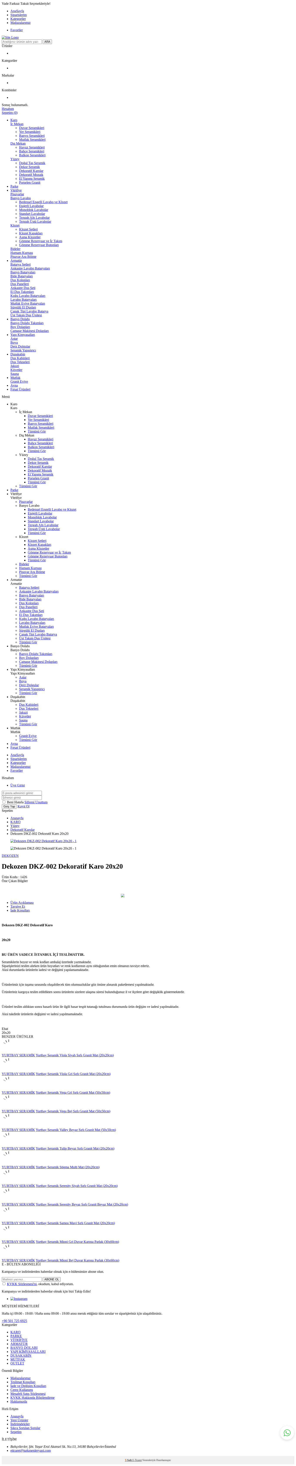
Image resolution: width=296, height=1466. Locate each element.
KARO (15, 822)
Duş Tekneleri (20, 362)
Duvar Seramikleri (31, 128)
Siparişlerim (18, 15)
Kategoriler (18, 19)
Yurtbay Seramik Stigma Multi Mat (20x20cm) (67, 1167)
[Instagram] (18, 1299)
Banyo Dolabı (20, 319)
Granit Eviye (19, 381)
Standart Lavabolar (32, 214)
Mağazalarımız (20, 23)
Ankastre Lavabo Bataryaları (30, 268)
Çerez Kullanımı (21, 1390)
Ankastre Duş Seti (22, 288)
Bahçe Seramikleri (31, 151)
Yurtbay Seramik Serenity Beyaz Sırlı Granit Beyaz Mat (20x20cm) (82, 1204)
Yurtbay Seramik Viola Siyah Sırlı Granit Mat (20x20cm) (75, 1055)
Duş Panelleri (19, 284)
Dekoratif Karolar (31, 171)
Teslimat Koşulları (22, 1382)
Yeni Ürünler (19, 1420)
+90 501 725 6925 (14, 1321)
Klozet (15, 225)
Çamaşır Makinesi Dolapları (29, 331)
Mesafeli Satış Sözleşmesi (28, 1394)
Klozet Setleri (28, 229)
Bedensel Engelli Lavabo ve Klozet (43, 202)
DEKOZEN (10, 856)
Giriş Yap (9, 806)
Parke (14, 186)
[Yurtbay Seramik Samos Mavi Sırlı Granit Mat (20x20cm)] (9, 1219)
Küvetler (16, 370)
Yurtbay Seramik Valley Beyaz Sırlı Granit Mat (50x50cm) (76, 1130)
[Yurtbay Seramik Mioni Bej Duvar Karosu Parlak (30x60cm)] (9, 1256)
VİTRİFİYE (19, 1340)
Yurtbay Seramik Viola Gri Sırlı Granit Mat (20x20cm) (73, 1074)
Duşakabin (17, 354)
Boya (14, 342)
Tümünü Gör (37, 431)
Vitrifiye (16, 190)
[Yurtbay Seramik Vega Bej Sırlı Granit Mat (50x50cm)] (9, 1107)
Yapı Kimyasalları (22, 335)
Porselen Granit (29, 182)
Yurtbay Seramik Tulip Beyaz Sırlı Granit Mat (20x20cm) (75, 1148)
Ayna (14, 385)
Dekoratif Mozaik (31, 175)
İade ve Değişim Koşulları (28, 1386)
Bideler (15, 249)
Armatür (16, 260)
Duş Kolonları (20, 280)
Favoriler (16, 30)
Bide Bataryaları (21, 276)
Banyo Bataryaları (22, 272)
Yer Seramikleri (29, 132)
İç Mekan (16, 124)
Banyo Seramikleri (32, 135)
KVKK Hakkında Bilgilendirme (32, 1397)
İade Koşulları (20, 910)
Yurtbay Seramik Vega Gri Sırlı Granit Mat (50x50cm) (73, 1092)
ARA (47, 41)
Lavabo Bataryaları (23, 299)
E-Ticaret (137, 1460)
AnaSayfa (17, 11)
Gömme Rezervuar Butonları (39, 245)
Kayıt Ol (23, 806)
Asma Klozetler (30, 237)
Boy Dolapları (20, 327)
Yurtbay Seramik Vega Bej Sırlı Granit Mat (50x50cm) (73, 1111)
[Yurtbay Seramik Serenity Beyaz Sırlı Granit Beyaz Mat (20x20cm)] (9, 1200)
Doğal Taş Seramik (32, 163)
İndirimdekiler (20, 1424)
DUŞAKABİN (20, 1355)
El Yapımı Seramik (32, 178)
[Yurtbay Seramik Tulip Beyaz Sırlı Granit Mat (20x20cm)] (9, 1144)
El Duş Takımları (22, 292)
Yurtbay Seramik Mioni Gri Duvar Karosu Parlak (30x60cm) (77, 1242)
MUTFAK (17, 1359)
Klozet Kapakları (30, 233)
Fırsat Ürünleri (20, 389)
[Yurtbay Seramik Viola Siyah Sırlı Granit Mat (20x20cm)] (9, 1051)
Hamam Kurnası (21, 253)
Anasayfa (16, 818)
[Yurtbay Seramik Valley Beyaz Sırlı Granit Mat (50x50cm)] (9, 1126)
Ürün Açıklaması (22, 902)
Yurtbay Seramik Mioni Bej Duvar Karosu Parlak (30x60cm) (77, 1260)
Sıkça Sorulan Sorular (25, 1428)
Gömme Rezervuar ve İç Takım (40, 241)
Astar (14, 338)
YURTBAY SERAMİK (18, 1055)
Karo (13, 120)
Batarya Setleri (20, 264)
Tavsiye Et (17, 906)
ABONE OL (51, 1279)
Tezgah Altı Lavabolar (34, 217)
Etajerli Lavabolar (31, 206)
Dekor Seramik (29, 167)
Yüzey (15, 159)
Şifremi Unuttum (35, 802)
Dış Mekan (18, 143)
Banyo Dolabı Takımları (27, 323)
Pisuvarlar (17, 194)
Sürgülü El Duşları (23, 307)
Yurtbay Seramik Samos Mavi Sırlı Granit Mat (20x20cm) (75, 1223)
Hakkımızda (18, 1401)
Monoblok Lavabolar (33, 210)
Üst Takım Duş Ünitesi (26, 315)
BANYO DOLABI (23, 1348)
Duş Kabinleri (20, 358)
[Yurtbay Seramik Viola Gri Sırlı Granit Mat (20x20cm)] (9, 1070)
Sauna (14, 374)
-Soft (128, 1460)
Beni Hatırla (15, 802)
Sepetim (15, 1432)
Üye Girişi (17, 785)
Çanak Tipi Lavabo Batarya (29, 311)
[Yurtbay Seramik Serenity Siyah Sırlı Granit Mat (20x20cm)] (9, 1182)
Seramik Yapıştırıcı (23, 350)
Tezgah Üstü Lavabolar (35, 221)
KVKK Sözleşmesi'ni (22, 1284)
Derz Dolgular (20, 346)
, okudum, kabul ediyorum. (40, 1284)
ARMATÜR (19, 1344)
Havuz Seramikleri (32, 147)
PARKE (16, 1336)
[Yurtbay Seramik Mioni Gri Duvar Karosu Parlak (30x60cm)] (9, 1238)
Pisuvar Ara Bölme (23, 256)
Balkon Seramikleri (32, 155)
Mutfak (15, 377)
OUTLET (17, 1363)
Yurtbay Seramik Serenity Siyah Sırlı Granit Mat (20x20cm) (77, 1186)
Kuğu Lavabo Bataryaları (27, 295)
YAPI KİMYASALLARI (28, 1351)
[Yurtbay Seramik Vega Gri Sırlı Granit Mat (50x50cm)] (9, 1088)
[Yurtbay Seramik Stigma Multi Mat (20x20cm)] (9, 1163)
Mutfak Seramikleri (32, 139)
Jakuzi (14, 366)
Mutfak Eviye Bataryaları (27, 303)
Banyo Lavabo (20, 198)
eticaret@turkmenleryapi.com (30, 1450)
